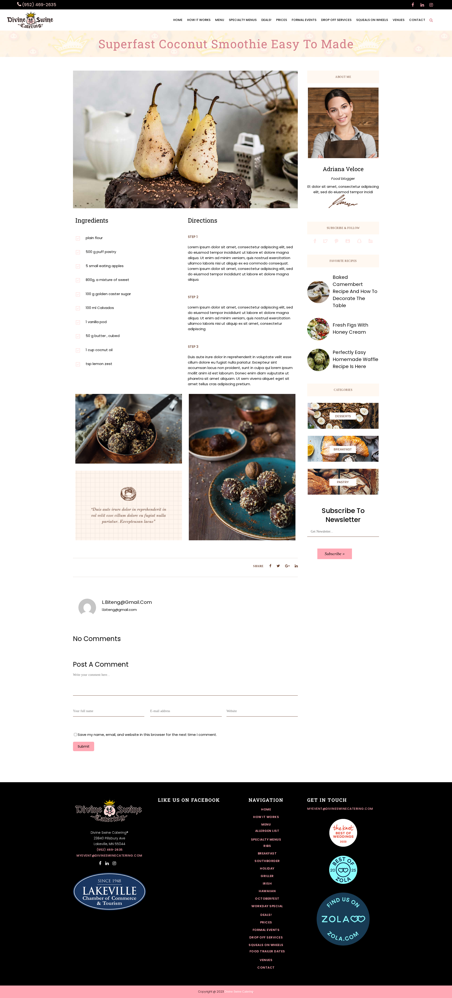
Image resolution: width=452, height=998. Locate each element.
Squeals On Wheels (266, 945)
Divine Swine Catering (239, 991)
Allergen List (267, 831)
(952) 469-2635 (110, 849)
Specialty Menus (266, 839)
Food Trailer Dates (267, 951)
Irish (267, 883)
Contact (266, 967)
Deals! (266, 915)
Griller (267, 876)
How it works (266, 817)
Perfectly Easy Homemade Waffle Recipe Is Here (355, 359)
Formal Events (266, 930)
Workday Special (267, 906)
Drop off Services (266, 937)
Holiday (267, 868)
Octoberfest (267, 898)
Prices (266, 922)
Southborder (267, 861)
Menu (266, 824)
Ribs (267, 846)
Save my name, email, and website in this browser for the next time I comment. (147, 734)
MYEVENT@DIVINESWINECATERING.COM (340, 808)
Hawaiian (267, 891)
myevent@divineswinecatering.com (109, 855)
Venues (266, 960)
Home (266, 809)
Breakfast (267, 853)
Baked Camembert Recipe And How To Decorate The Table (355, 291)
